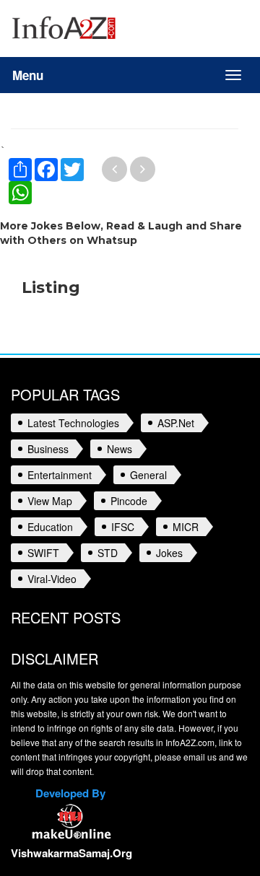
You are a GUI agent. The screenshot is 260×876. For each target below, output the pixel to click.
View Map (49, 501)
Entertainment (59, 475)
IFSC (122, 527)
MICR (186, 527)
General (148, 475)
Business (48, 449)
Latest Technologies (73, 423)
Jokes (169, 553)
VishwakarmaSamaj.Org (71, 853)
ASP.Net (175, 423)
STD (108, 553)
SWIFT (43, 553)
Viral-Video (52, 578)
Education (50, 527)
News (119, 449)
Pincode (128, 501)
